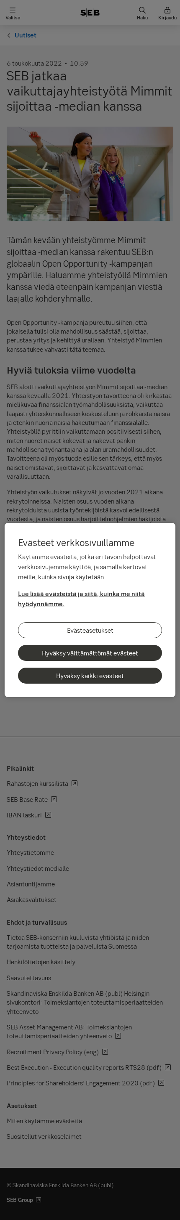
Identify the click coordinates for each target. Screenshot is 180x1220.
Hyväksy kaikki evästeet (90, 675)
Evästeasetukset (90, 630)
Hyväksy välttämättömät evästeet (90, 653)
